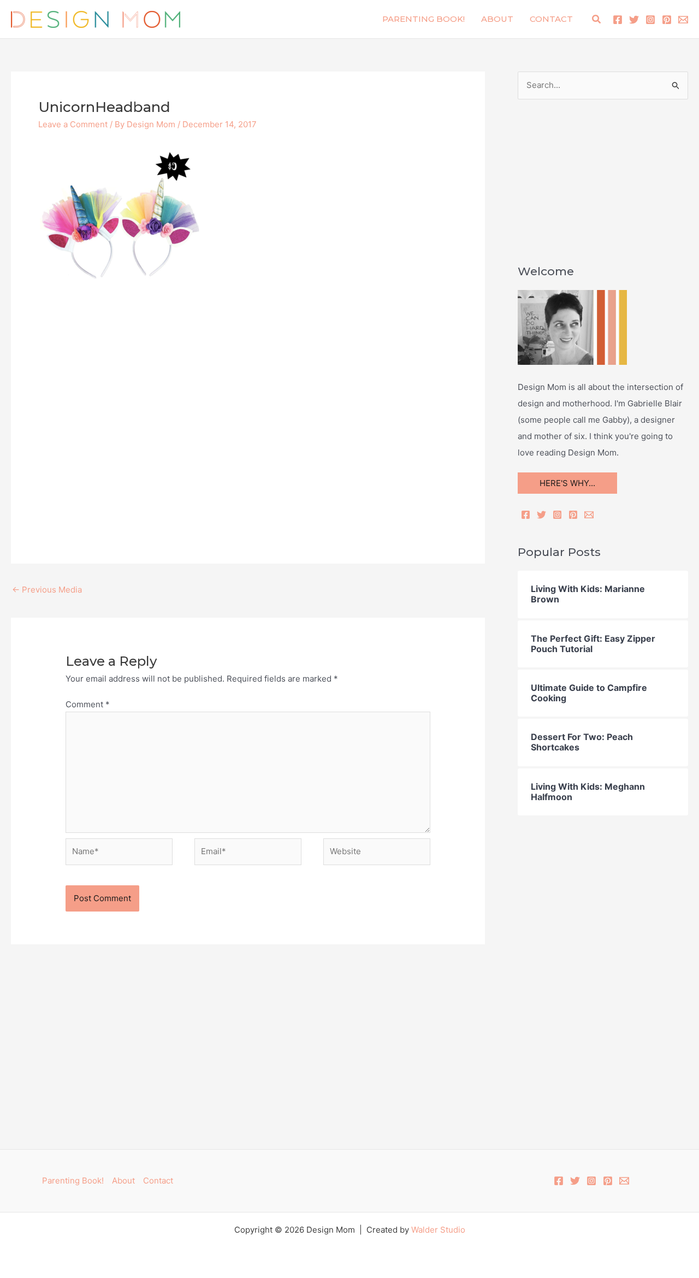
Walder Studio (438, 1229)
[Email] (589, 514)
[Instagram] (650, 20)
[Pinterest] (667, 20)
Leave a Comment (73, 124)
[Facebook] (618, 20)
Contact (551, 19)
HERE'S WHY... (567, 483)
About (497, 19)
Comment (88, 704)
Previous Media (47, 589)
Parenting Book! (423, 19)
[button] (597, 19)
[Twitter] (634, 20)
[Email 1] (683, 20)
